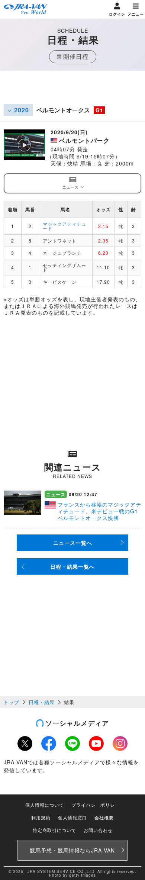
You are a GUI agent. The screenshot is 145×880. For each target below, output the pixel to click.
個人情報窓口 (72, 817)
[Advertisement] (72, 89)
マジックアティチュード (64, 226)
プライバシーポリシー (95, 805)
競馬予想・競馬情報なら (72, 850)
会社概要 (104, 817)
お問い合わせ (98, 830)
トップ (11, 702)
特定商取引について (54, 830)
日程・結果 (42, 702)
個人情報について (44, 805)
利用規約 (41, 817)
